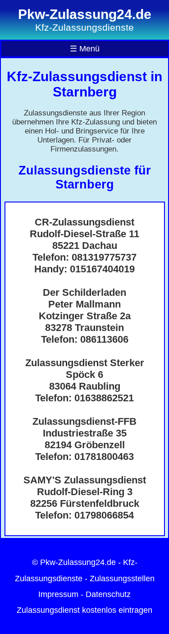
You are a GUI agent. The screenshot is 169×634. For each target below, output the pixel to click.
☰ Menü (85, 48)
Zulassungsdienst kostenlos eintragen (84, 610)
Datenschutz (108, 594)
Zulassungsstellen (122, 578)
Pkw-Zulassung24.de (78, 562)
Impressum (58, 594)
